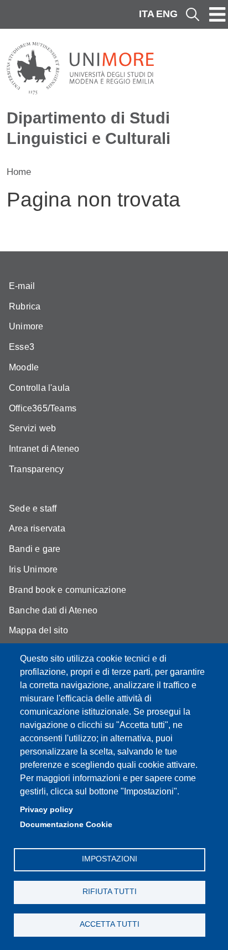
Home (19, 172)
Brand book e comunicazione (67, 590)
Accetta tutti (109, 924)
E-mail (22, 286)
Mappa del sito (38, 630)
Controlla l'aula (39, 388)
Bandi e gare (34, 549)
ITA (146, 13)
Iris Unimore (33, 569)
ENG (167, 13)
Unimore (26, 326)
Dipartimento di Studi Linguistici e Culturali (88, 128)
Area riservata (37, 528)
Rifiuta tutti (109, 891)
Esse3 (21, 347)
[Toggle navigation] (217, 14)
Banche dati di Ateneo (53, 610)
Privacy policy (46, 810)
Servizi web (32, 428)
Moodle (24, 367)
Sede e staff (32, 508)
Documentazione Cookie (66, 824)
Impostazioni (109, 859)
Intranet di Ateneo (44, 448)
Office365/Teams (42, 408)
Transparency (36, 469)
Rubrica (24, 306)
